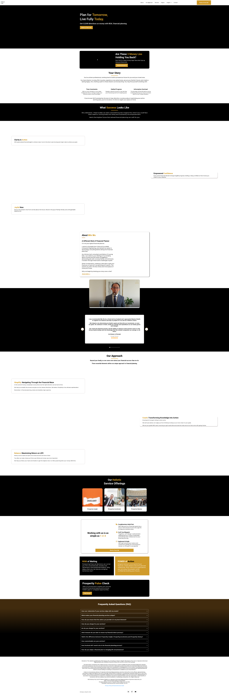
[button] (170, 2)
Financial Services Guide (118, 685)
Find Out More (92, 505)
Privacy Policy (108, 685)
